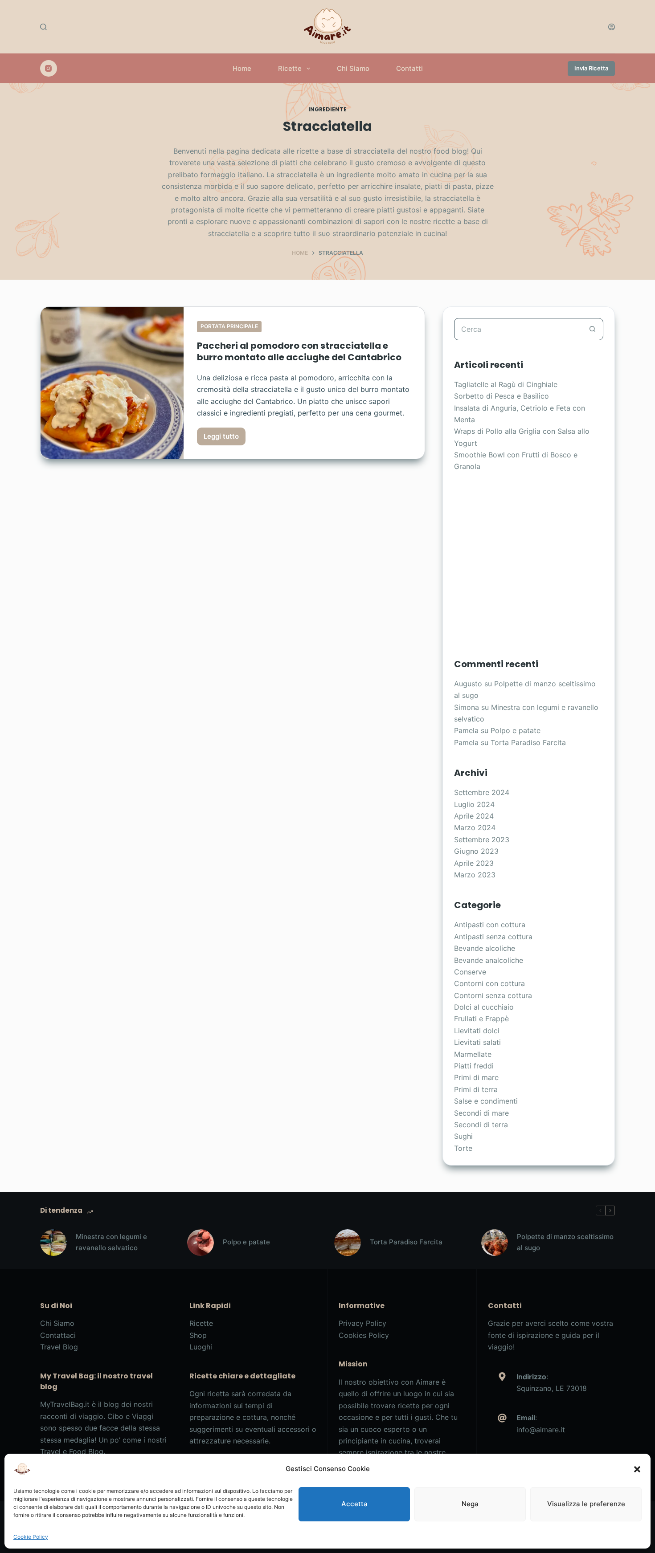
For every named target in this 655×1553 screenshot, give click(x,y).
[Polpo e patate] (200, 1242)
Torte (463, 1148)
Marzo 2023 (474, 874)
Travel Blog (59, 1346)
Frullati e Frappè (481, 1018)
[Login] (611, 27)
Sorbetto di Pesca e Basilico (501, 395)
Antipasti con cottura (489, 924)
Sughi (463, 1136)
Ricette (290, 68)
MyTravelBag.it (65, 1404)
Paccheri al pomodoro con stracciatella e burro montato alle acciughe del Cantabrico (299, 351)
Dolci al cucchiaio (484, 1007)
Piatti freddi (474, 1065)
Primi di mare (476, 1077)
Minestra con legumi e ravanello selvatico (111, 1242)
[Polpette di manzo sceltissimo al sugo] (494, 1242)
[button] (637, 1469)
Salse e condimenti (486, 1100)
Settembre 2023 (481, 839)
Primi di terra (476, 1089)
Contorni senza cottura (493, 995)
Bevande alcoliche (484, 948)
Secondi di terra (481, 1124)
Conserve (470, 971)
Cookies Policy (364, 1335)
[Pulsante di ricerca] (592, 329)
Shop (198, 1335)
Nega (470, 1504)
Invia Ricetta (591, 68)
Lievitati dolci (476, 1030)
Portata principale (229, 326)
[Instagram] (48, 68)
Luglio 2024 (474, 804)
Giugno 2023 (476, 851)
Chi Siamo (353, 68)
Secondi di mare (481, 1113)
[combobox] (517, 329)
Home (242, 68)
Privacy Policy (362, 1323)
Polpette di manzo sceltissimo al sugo (565, 1242)
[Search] (43, 27)
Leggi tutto (225, 438)
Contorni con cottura (489, 983)
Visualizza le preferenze (586, 1504)
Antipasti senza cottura (493, 936)
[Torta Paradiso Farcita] (347, 1242)
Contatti (409, 68)
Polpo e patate (515, 730)
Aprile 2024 (474, 815)
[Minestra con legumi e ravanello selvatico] (53, 1242)
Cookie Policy (30, 1536)
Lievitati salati (477, 1042)
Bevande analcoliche (488, 960)
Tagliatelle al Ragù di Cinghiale (505, 384)
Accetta (354, 1504)
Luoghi (200, 1346)
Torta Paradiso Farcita (528, 742)
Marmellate (472, 1054)
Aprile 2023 (474, 863)
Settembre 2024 (481, 792)
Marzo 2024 (474, 827)
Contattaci (58, 1335)
